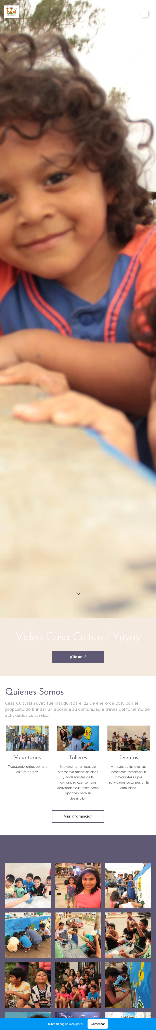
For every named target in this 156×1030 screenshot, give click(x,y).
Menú (144, 13)
